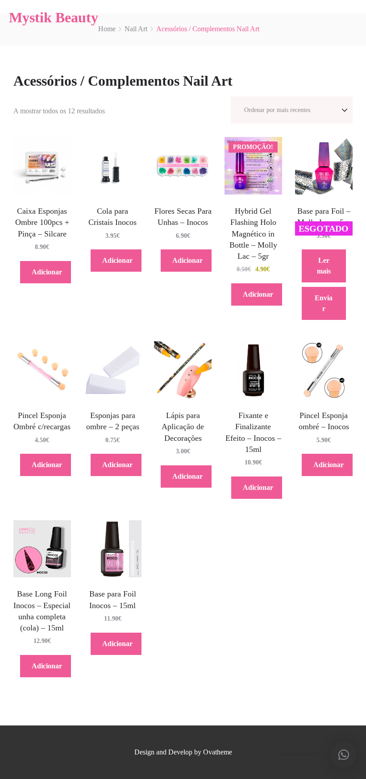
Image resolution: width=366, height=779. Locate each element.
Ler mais (324, 266)
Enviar (324, 303)
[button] (343, 755)
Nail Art (136, 29)
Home (107, 29)
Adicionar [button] (47, 272)
